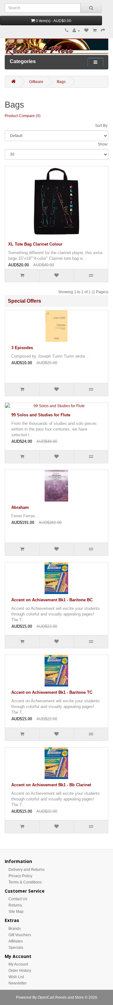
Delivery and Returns (26, 869)
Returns (15, 905)
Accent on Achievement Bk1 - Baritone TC (51, 692)
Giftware (36, 82)
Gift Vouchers (19, 935)
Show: (103, 144)
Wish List (16, 977)
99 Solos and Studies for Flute (40, 415)
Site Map (16, 911)
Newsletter (17, 983)
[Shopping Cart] (95, 30)
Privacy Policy (20, 876)
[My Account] (76, 30)
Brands (14, 928)
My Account (18, 964)
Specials (15, 947)
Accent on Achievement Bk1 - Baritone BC (52, 600)
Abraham (20, 507)
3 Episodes (22, 347)
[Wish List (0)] (86, 30)
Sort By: (101, 125)
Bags (61, 82)
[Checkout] (103, 30)
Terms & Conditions (25, 882)
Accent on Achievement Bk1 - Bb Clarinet (51, 784)
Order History (19, 970)
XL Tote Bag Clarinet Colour (35, 244)
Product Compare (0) (22, 116)
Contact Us (17, 899)
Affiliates (15, 941)
